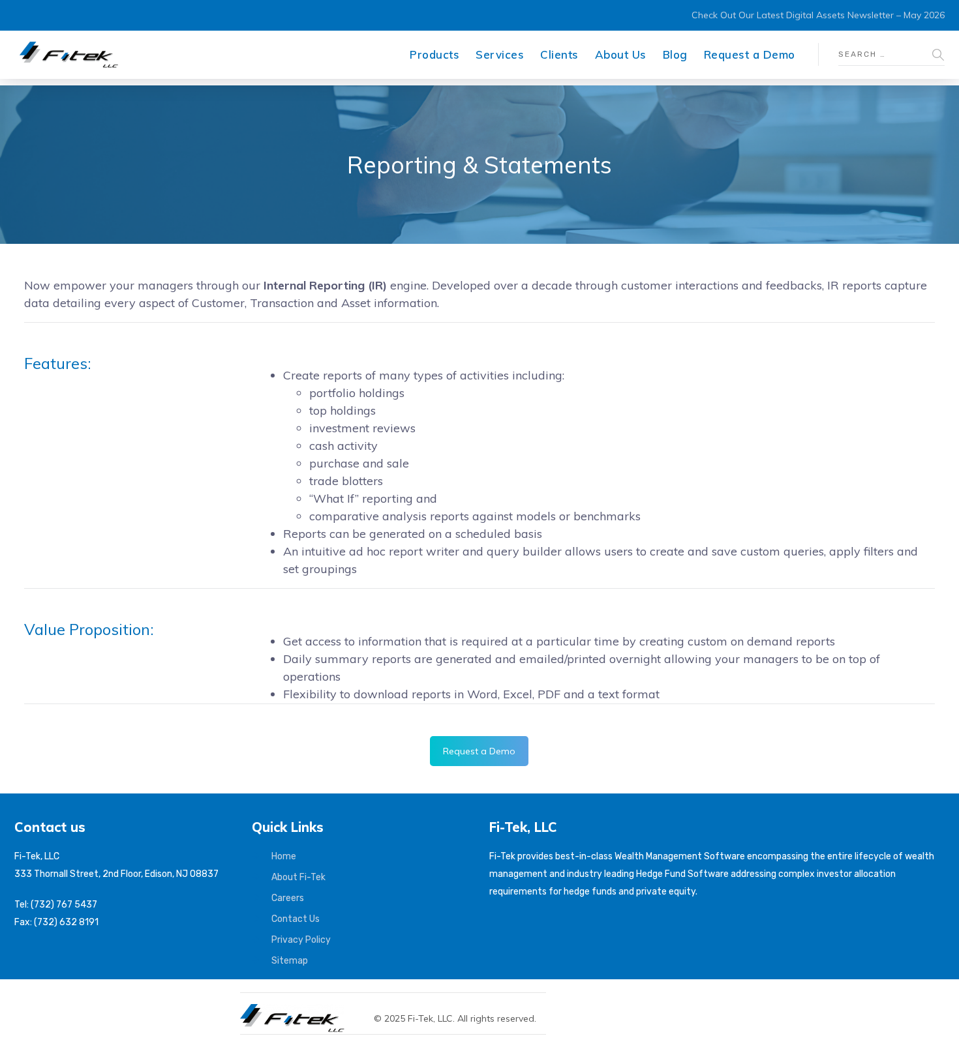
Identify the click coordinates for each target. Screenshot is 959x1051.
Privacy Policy (301, 939)
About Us (621, 54)
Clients (559, 54)
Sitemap (289, 960)
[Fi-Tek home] (299, 1010)
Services (500, 54)
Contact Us (295, 919)
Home (283, 856)
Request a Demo (749, 54)
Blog (675, 54)
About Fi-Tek (298, 877)
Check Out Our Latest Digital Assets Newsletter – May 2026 (818, 15)
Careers (287, 898)
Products (434, 54)
